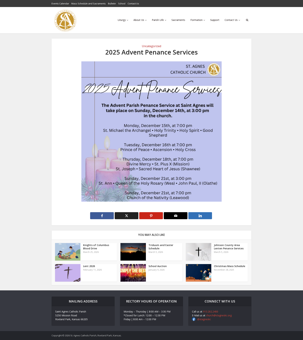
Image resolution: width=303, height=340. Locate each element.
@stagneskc (204, 319)
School (121, 3)
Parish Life (158, 20)
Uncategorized (151, 46)
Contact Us (133, 3)
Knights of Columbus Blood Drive (96, 246)
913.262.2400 (210, 311)
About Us (138, 20)
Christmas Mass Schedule (229, 266)
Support (214, 20)
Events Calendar (60, 3)
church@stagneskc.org (219, 315)
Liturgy (122, 20)
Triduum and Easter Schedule (161, 246)
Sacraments (178, 20)
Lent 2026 (89, 266)
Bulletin (112, 3)
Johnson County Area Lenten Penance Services (229, 246)
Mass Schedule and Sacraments (88, 3)
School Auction (158, 266)
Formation (196, 20)
